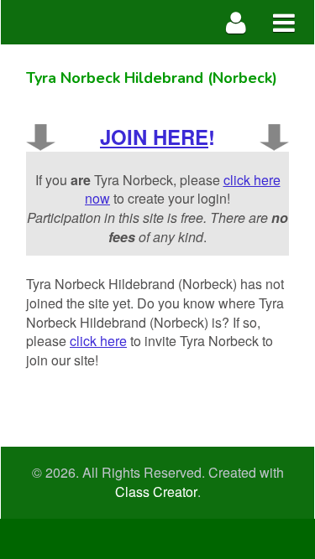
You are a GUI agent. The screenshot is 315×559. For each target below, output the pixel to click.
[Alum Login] (236, 22)
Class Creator (156, 492)
